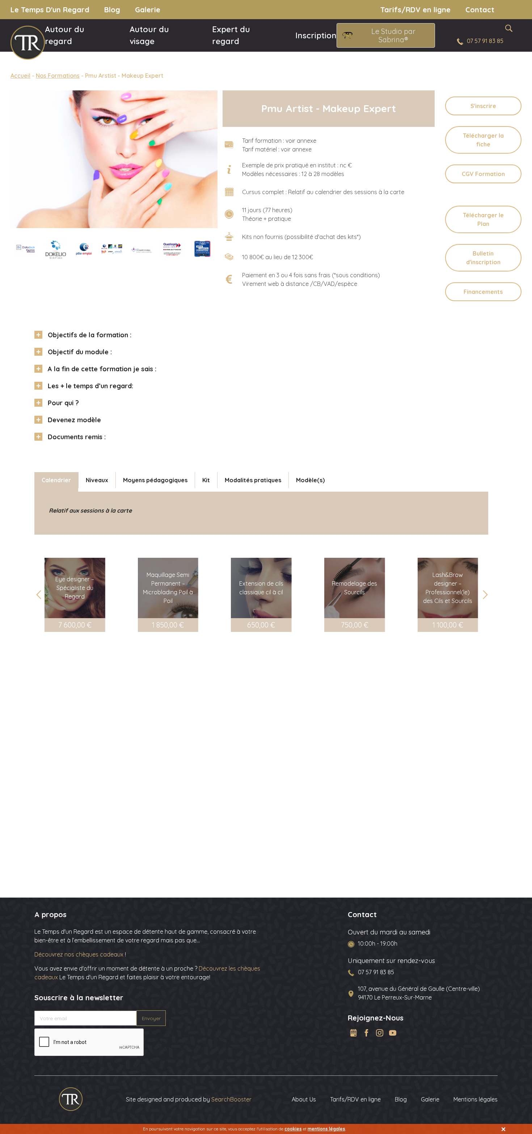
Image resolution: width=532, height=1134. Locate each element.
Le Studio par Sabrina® (393, 35)
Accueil (20, 75)
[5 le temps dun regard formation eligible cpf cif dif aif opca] (112, 249)
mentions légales (326, 1128)
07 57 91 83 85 (485, 40)
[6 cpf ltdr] (142, 249)
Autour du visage (149, 35)
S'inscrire (483, 106)
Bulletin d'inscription (483, 258)
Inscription (316, 35)
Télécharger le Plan (483, 219)
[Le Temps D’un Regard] (71, 1098)
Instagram (379, 1033)
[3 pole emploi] (84, 249)
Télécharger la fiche (483, 140)
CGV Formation (483, 173)
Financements (483, 291)
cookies (293, 1128)
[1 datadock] (26, 249)
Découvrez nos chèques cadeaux (79, 954)
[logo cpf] (202, 249)
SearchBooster (231, 1099)
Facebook (366, 1033)
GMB (353, 1033)
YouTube (392, 1033)
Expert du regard (231, 35)
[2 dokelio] (56, 249)
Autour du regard (64, 35)
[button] (484, 595)
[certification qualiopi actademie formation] (172, 249)
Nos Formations (58, 75)
